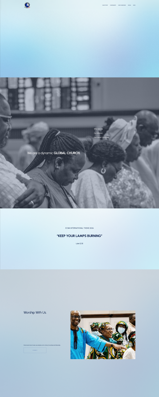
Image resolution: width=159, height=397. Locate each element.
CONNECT (35, 350)
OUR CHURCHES (122, 5)
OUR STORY (105, 5)
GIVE (134, 5)
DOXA (129, 5)
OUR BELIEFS (113, 5)
